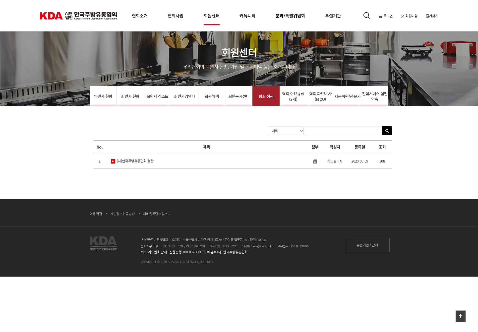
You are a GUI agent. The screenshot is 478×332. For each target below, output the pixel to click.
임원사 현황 (103, 96)
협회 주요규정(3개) (293, 96)
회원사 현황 (130, 96)
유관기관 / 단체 (367, 244)
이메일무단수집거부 (157, 213)
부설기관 (333, 15)
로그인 (388, 15)
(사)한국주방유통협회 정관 (135, 160)
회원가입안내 (184, 96)
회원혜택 (212, 96)
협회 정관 (266, 96)
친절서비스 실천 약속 (375, 96)
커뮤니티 (247, 15)
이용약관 (96, 213)
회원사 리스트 (157, 96)
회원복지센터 (238, 96)
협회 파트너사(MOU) (320, 96)
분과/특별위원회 (290, 15)
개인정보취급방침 (122, 213)
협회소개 (140, 15)
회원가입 (411, 15)
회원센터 (212, 15)
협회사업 (175, 15)
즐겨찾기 (432, 15)
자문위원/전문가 (347, 96)
